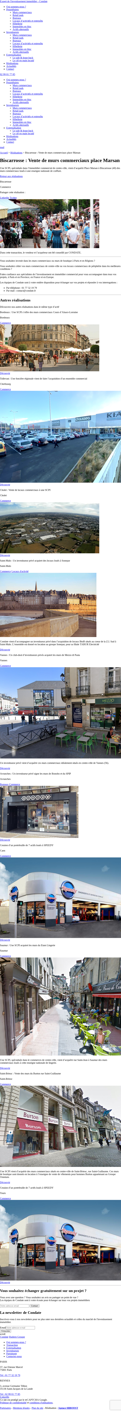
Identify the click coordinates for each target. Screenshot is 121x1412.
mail (2, 147)
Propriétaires (12, 9)
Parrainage (11, 1353)
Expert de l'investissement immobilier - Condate (23, 1)
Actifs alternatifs (21, 29)
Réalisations (12, 63)
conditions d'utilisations (41, 1402)
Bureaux (17, 18)
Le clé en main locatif (23, 60)
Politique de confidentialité (13, 1402)
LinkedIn (4, 1397)
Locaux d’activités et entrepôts (28, 21)
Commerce (5, 323)
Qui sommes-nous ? (16, 6)
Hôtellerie (17, 23)
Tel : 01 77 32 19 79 (10, 1375)
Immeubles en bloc (22, 26)
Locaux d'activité (20, 571)
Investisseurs (12, 32)
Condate (4, 1337)
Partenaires (5, 1408)
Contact (10, 69)
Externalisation (13, 54)
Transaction (12, 1345)
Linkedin (4, 197)
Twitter (13, 197)
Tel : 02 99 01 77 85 (10, 1394)
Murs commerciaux (22, 12)
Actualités (11, 66)
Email (3, 1327)
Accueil (4, 152)
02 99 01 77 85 (7, 74)
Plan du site (37, 1408)
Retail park (18, 15)
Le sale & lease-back (23, 57)
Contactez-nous (14, 1356)
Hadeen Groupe (17, 1337)
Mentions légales (21, 1408)
